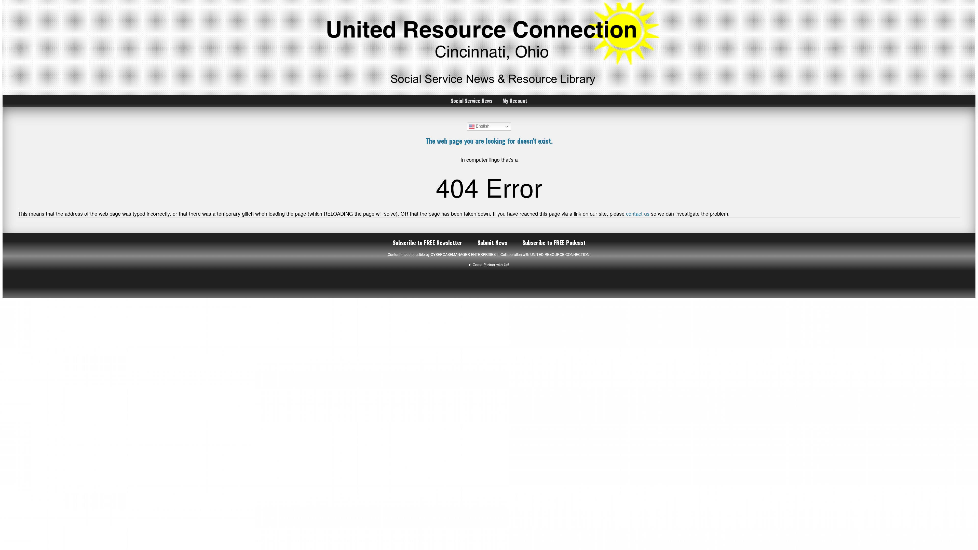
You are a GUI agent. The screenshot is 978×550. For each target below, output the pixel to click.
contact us (637, 213)
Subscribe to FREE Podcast (554, 242)
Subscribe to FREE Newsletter (427, 242)
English (482, 126)
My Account (514, 100)
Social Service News (471, 100)
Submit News (492, 242)
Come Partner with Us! (491, 264)
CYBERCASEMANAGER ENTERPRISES (463, 254)
